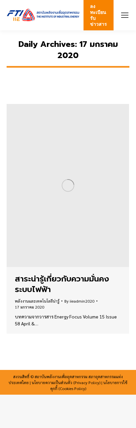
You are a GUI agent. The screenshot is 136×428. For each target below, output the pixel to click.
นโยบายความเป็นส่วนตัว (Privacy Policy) (66, 382)
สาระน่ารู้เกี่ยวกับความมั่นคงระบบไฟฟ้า (62, 284)
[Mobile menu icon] (124, 15)
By (79, 301)
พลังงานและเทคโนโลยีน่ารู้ (37, 301)
